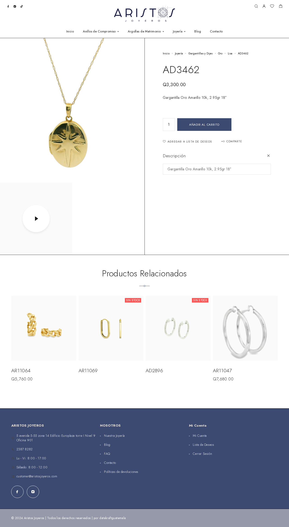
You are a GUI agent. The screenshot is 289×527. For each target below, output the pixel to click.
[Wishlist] (272, 6)
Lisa (230, 53)
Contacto (216, 31)
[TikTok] (21, 6)
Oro (220, 53)
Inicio (70, 31)
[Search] (256, 6)
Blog (197, 31)
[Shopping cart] (280, 6)
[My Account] (264, 6)
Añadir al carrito (204, 125)
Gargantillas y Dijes (201, 53)
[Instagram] (14, 6)
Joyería (177, 31)
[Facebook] (8, 6)
